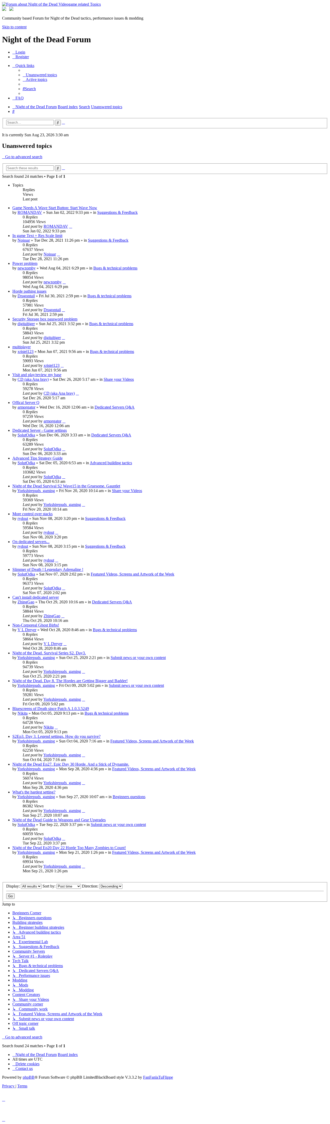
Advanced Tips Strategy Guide (37, 458)
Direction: (90, 886)
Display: (13, 886)
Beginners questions (129, 797)
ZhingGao (26, 602)
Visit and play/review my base (36, 375)
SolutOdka (26, 435)
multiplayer (21, 347)
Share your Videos (119, 379)
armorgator (26, 407)
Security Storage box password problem (44, 319)
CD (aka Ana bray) (33, 379)
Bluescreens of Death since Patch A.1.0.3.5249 (50, 708)
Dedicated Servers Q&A (115, 407)
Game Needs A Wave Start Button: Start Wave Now (54, 208)
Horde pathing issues (29, 291)
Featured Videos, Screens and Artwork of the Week (132, 574)
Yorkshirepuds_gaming (36, 490)
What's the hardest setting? (33, 792)
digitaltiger (26, 324)
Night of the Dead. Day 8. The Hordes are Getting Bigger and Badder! (70, 681)
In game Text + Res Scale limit (37, 235)
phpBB (29, 1077)
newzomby (27, 268)
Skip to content (14, 27)
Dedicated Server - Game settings (39, 430)
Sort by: (49, 886)
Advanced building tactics (111, 463)
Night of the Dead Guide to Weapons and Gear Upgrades (59, 820)
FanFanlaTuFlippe (158, 1077)
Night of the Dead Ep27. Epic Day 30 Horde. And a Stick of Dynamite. (70, 764)
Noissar (24, 240)
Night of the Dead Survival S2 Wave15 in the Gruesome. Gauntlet (66, 486)
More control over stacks (32, 514)
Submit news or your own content (138, 657)
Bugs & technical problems (115, 268)
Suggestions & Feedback (117, 212)
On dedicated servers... (31, 541)
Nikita (23, 713)
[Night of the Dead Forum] (51, 4)
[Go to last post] (70, 226)
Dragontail (26, 296)
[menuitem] (18, 52)
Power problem (24, 263)
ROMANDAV (30, 212)
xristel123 (26, 351)
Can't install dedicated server (35, 597)
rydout (23, 518)
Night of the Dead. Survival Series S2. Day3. (49, 653)
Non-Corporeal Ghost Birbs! (35, 625)
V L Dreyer (27, 630)
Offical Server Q (25, 402)
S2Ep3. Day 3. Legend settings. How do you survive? (56, 736)
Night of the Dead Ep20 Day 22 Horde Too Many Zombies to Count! (69, 848)
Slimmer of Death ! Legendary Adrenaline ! (47, 569)
